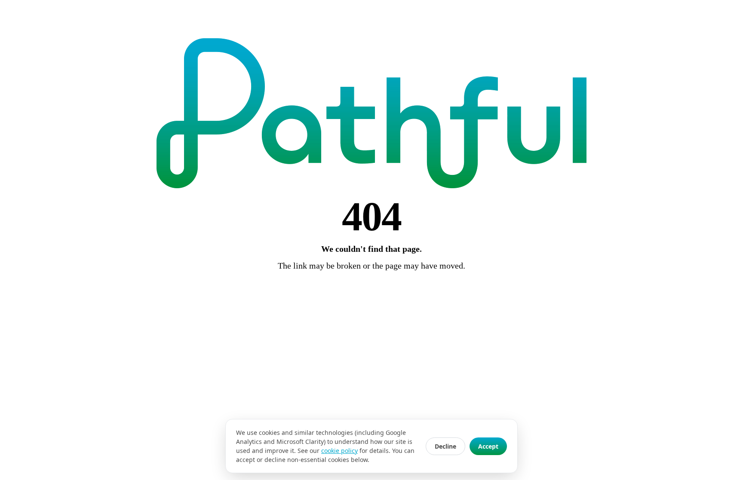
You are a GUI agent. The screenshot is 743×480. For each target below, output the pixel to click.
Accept (488, 446)
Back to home (371, 289)
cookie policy (339, 450)
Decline (445, 446)
